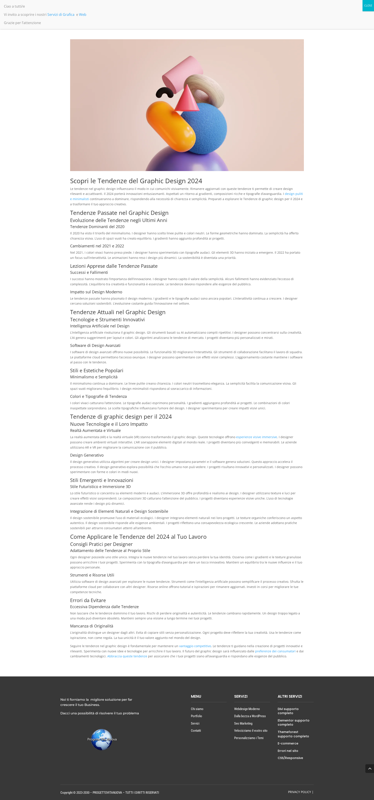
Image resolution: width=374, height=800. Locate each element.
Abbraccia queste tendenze (127, 656)
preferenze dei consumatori (275, 651)
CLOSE (368, 5)
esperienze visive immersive (256, 437)
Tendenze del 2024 (144, 536)
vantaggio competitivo (195, 646)
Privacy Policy (299, 792)
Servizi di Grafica (60, 14)
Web (82, 14)
